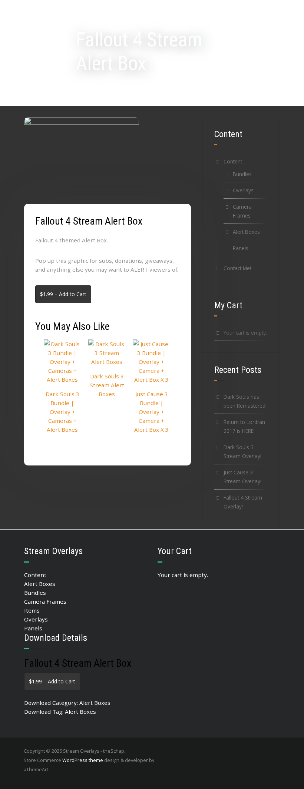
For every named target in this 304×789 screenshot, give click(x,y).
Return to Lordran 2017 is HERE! (244, 426)
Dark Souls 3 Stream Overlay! (242, 452)
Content (233, 161)
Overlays (243, 190)
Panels (240, 248)
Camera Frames (242, 211)
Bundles (242, 174)
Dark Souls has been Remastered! (245, 401)
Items (32, 610)
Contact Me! (237, 268)
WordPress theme (82, 760)
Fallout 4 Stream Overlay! (243, 502)
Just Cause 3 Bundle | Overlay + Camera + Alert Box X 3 (151, 411)
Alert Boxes (246, 231)
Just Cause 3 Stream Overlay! (242, 477)
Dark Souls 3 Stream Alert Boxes (107, 385)
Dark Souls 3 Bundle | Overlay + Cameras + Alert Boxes (62, 411)
